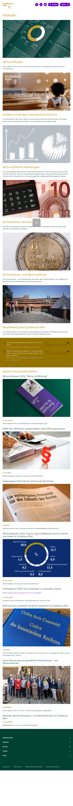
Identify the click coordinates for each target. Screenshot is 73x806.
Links (4, 755)
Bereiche (6, 742)
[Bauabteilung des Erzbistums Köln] (36, 304)
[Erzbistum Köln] (8, 5)
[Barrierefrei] (36, 4)
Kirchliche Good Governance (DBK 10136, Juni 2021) (24, 344)
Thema (5, 751)
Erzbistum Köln (8, 738)
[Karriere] (45, 4)
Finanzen (9, 15)
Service (5, 747)
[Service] (41, 4)
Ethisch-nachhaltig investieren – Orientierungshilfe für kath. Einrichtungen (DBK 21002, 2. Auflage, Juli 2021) (24, 353)
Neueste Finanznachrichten (20, 371)
